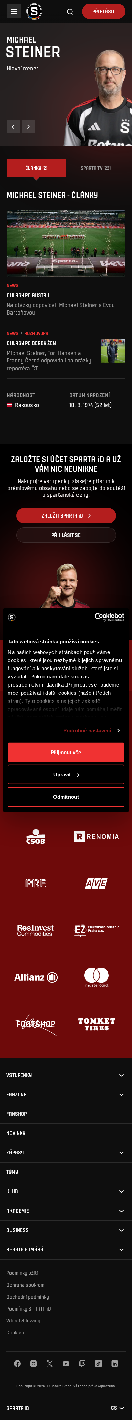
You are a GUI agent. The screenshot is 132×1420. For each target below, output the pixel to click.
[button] (13, 126)
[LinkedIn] (115, 1363)
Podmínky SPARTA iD (28, 1308)
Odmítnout (66, 796)
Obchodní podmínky (27, 1297)
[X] (50, 1363)
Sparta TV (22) (96, 168)
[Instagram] (33, 1363)
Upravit (62, 774)
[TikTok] (98, 1363)
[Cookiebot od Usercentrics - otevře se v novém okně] (95, 617)
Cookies (15, 1332)
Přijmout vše (66, 752)
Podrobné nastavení (87, 730)
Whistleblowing (23, 1320)
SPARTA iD (17, 1408)
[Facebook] (17, 1363)
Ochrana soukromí (26, 1285)
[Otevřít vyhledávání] (70, 11)
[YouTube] (66, 1363)
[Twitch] (82, 1363)
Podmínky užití (22, 1273)
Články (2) (36, 168)
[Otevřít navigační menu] (14, 11)
